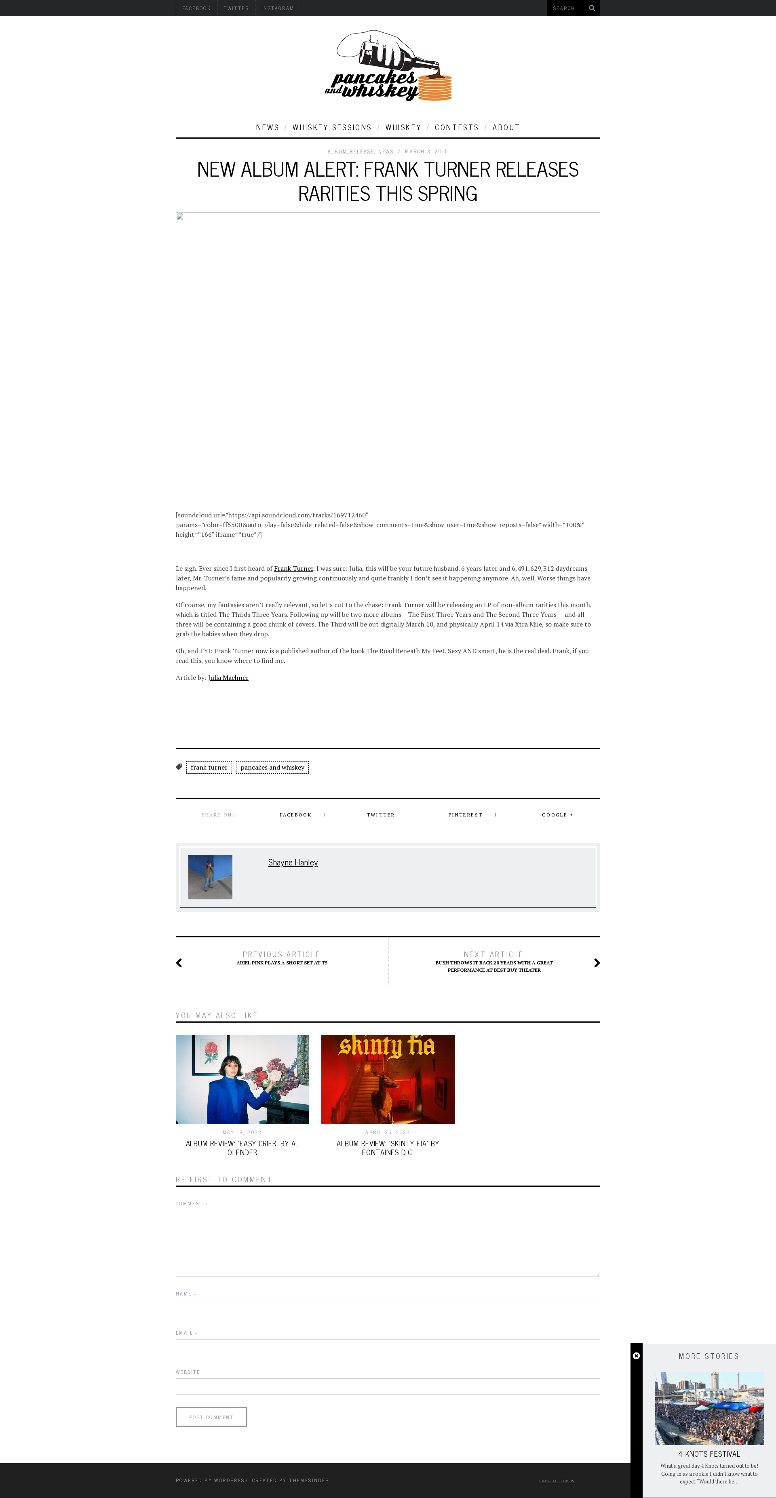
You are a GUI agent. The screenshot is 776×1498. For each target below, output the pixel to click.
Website (188, 1372)
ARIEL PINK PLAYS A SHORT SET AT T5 (282, 957)
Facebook (296, 815)
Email (187, 1333)
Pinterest (466, 815)
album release (351, 151)
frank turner (209, 767)
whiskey (404, 127)
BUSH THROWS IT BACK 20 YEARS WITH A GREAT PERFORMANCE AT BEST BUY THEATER (494, 961)
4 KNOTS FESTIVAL (709, 1453)
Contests (457, 127)
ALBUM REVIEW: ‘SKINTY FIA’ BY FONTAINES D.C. (388, 1147)
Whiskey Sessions (332, 127)
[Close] (636, 1356)
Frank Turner (293, 568)
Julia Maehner (228, 677)
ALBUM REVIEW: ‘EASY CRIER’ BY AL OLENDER (242, 1147)
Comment (192, 1203)
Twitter (381, 815)
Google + (558, 815)
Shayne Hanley (293, 861)
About (507, 127)
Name (186, 1293)
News (267, 127)
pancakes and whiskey (272, 767)
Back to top (555, 1480)
